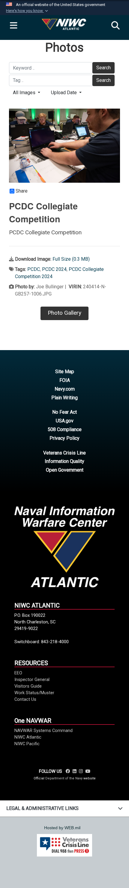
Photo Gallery (64, 312)
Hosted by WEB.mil (62, 827)
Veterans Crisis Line (64, 453)
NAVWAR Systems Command (43, 730)
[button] (27, 11)
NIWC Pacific (27, 743)
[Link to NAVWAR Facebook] (68, 771)
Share (22, 191)
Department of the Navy (63, 778)
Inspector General (32, 679)
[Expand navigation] (14, 25)
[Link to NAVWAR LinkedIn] (74, 771)
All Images (25, 92)
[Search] (116, 25)
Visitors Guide (28, 686)
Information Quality (64, 461)
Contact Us (25, 699)
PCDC (33, 269)
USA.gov (65, 421)
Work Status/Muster (34, 692)
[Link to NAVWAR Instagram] (81, 771)
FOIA (64, 380)
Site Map (64, 371)
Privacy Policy (65, 438)
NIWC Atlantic (27, 737)
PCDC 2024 (54, 269)
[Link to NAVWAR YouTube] (87, 771)
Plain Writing (64, 397)
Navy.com (65, 389)
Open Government (64, 470)
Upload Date (64, 92)
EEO (18, 673)
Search (103, 67)
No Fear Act (64, 412)
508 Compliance (65, 429)
